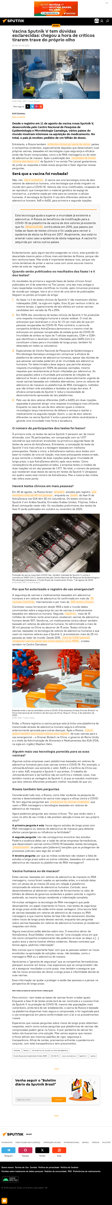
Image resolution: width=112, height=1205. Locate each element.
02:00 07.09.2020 (20, 45)
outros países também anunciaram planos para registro (52, 732)
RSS (70, 1171)
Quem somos (7, 1167)
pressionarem (21, 847)
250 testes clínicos (82, 602)
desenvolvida (34, 227)
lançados (59, 492)
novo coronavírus (69, 1056)
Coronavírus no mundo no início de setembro (50, 1050)
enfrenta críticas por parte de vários (69, 144)
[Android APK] (10, 1179)
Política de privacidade (48, 1167)
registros (70, 613)
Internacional (71, 1142)
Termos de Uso (22, 1167)
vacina (92, 1056)
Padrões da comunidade (55, 1171)
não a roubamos (33, 180)
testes (74, 495)
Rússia (26, 1050)
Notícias (17, 1050)
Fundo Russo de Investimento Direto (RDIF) (30, 1056)
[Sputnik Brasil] (14, 23)
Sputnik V (83, 1056)
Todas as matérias (18, 117)
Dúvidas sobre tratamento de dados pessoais (22, 1171)
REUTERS (17, 101)
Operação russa (52, 1142)
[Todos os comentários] (4, 1201)
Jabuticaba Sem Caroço (27, 1142)
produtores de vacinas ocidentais (69, 802)
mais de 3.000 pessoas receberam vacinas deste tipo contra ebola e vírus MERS (51, 639)
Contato (33, 1167)
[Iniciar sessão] (102, 21)
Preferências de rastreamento (86, 1171)
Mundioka (6, 1142)
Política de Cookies (69, 1167)
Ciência (95, 1142)
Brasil (85, 1142)
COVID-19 (54, 1056)
